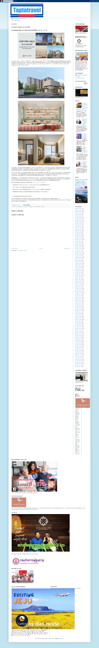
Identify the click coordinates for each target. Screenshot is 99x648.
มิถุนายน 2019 (78, 335)
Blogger (61, 638)
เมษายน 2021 (78, 303)
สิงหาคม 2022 (78, 279)
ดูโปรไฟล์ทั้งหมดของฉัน (16, 20)
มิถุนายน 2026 (78, 211)
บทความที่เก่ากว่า (67, 248)
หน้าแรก (41, 248)
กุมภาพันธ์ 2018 (78, 359)
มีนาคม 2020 (78, 322)
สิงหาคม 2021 (78, 297)
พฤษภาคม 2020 (78, 319)
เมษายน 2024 (78, 250)
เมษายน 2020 (78, 321)
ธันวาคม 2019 (78, 326)
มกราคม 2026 (78, 219)
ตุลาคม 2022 (78, 276)
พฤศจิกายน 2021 (78, 292)
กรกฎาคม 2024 (78, 245)
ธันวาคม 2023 (78, 256)
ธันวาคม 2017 (78, 362)
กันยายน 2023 (78, 260)
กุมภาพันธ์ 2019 (78, 341)
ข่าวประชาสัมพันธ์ (37, 206)
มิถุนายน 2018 (78, 353)
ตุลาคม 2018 (78, 347)
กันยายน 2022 (78, 278)
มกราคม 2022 (78, 289)
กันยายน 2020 (78, 313)
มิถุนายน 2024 (78, 247)
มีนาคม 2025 (78, 233)
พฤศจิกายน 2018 (78, 346)
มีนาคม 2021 (78, 304)
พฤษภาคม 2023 (78, 266)
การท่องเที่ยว (30, 206)
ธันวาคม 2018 (78, 344)
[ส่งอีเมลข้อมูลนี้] (23, 205)
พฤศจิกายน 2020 (78, 310)
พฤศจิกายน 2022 (78, 275)
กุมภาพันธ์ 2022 (78, 288)
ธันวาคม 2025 (78, 220)
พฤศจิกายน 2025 (78, 222)
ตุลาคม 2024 (78, 241)
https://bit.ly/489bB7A (38, 182)
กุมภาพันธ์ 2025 (78, 235)
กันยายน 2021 (78, 295)
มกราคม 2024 (78, 254)
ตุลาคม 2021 (78, 294)
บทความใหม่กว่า (15, 248)
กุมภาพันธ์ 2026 (78, 217)
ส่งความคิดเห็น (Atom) (22, 250)
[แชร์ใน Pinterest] (29, 205)
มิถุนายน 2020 (78, 318)
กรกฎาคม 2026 (78, 210)
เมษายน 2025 (78, 232)
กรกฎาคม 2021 (78, 298)
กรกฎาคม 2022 (78, 281)
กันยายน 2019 (78, 331)
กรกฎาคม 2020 (78, 316)
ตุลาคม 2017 (78, 365)
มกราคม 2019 (78, 343)
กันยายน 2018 (78, 349)
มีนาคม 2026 (78, 216)
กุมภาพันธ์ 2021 (78, 306)
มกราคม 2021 (78, 307)
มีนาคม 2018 (78, 357)
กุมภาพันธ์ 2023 (78, 270)
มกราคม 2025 (78, 236)
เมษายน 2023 (78, 267)
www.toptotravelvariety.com (19, 18)
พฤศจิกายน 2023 (78, 257)
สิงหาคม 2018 (78, 350)
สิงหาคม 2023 (78, 261)
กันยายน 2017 (78, 366)
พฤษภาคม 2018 (78, 354)
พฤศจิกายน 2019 (78, 328)
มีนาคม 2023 (78, 269)
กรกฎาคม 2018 (78, 352)
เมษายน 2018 (78, 356)
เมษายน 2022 (78, 285)
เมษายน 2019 (78, 338)
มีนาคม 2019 (78, 340)
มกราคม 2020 (78, 325)
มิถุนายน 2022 (78, 282)
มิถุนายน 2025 (78, 229)
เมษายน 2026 (78, 214)
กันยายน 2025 (78, 224)
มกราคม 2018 (78, 360)
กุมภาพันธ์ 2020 (78, 323)
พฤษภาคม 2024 (78, 248)
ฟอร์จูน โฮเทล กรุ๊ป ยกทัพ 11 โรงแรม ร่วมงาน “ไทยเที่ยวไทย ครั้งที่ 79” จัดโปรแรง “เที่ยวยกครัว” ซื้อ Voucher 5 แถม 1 (81, 182)
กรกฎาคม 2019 (78, 334)
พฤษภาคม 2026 (78, 213)
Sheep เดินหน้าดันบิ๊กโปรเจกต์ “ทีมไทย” (84, 163)
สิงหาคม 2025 (78, 226)
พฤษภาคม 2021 (78, 301)
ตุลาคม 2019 (78, 329)
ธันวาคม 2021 (78, 291)
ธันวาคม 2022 (78, 273)
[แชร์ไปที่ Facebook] (27, 205)
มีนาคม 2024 (78, 251)
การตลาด (25, 206)
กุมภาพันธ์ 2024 (78, 253)
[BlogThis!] (25, 205)
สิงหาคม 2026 (78, 208)
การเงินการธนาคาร (19, 206)
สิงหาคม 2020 (78, 315)
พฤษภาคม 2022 (78, 284)
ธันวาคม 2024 (78, 238)
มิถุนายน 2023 (78, 264)
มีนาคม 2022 (78, 287)
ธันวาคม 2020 (78, 309)
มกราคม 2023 (78, 272)
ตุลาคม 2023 (78, 258)
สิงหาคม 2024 (78, 244)
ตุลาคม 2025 (78, 223)
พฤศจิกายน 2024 (78, 239)
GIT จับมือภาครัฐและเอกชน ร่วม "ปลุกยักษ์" (84, 136)
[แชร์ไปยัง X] (26, 205)
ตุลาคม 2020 (78, 312)
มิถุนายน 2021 (78, 300)
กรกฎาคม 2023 (78, 263)
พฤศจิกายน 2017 (78, 363)
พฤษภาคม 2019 (78, 337)
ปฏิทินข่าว (42, 206)
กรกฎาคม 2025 (78, 227)
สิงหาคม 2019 (78, 332)
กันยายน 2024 (78, 242)
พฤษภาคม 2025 (78, 230)
